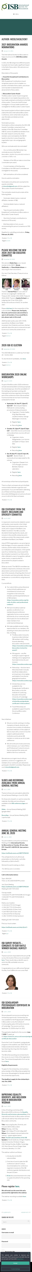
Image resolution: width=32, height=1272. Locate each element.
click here (9, 308)
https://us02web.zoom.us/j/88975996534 (15, 853)
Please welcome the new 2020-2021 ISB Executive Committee (14, 252)
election (8, 335)
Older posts (7, 1212)
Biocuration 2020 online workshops (14, 376)
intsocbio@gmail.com (10, 186)
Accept (15, 1263)
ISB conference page (18, 803)
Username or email (8, 1232)
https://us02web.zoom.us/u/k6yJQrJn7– (15, 927)
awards (8, 240)
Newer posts (25, 1212)
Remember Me (10, 1251)
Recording (5, 815)
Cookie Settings (15, 1269)
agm (7, 933)
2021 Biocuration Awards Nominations (15, 46)
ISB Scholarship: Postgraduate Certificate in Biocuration (16, 1005)
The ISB (10, 238)
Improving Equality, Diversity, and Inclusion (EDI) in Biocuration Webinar (14, 1098)
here (24, 359)
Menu (17, 14)
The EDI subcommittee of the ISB (16, 1137)
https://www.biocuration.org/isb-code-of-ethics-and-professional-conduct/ (18, 602)
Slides (4, 809)
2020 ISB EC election (12, 345)
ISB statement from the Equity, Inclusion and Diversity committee (13, 511)
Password (5, 1241)
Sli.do (9, 1175)
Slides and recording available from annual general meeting (13, 782)
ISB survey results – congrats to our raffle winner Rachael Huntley (14, 945)
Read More (20, 1259)
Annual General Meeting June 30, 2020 (14, 832)
